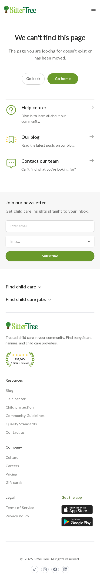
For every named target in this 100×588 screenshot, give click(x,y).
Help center (16, 399)
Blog (9, 391)
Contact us (15, 432)
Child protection (20, 407)
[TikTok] (34, 569)
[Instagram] (45, 569)
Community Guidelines (25, 416)
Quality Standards (21, 424)
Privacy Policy (17, 516)
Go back (33, 79)
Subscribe (50, 256)
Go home (63, 79)
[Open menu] (93, 9)
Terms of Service (20, 508)
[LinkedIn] (65, 569)
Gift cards (14, 483)
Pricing (11, 474)
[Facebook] (55, 569)
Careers (12, 466)
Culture (12, 457)
